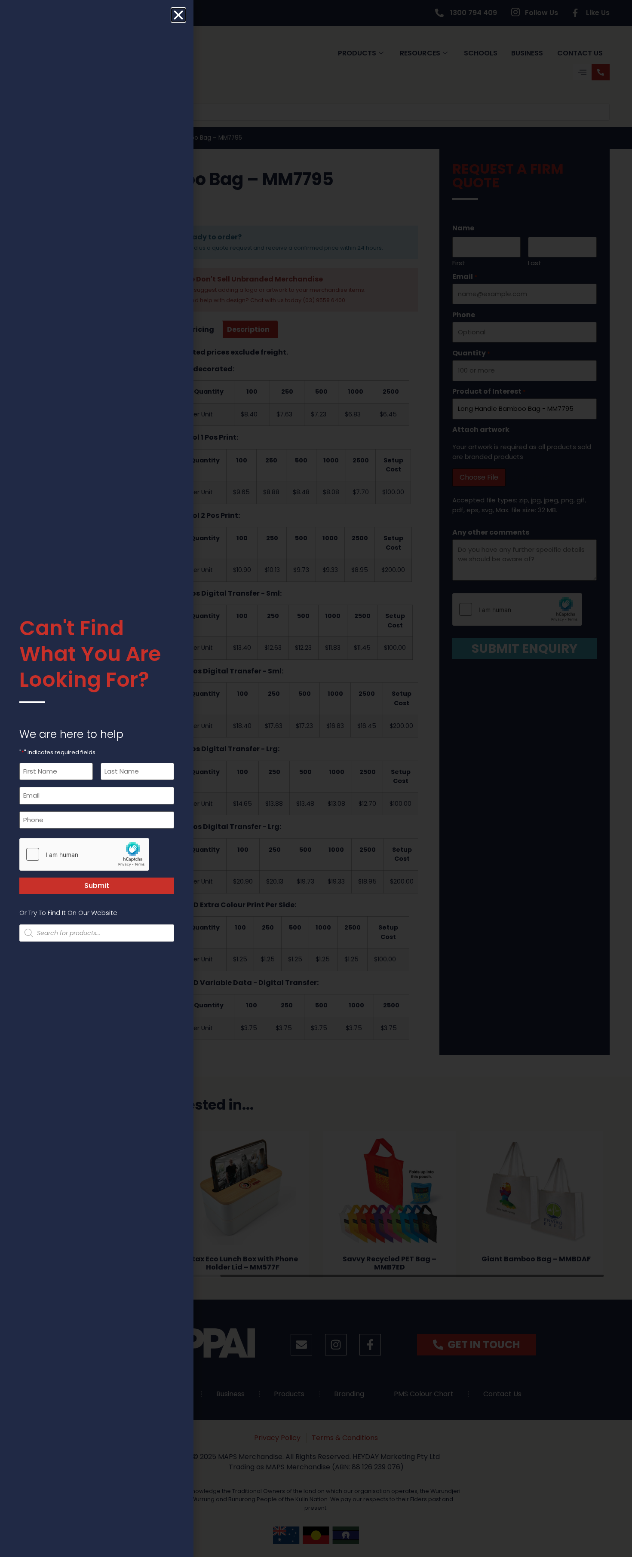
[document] (316, 778)
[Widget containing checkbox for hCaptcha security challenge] (84, 854)
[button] (178, 15)
